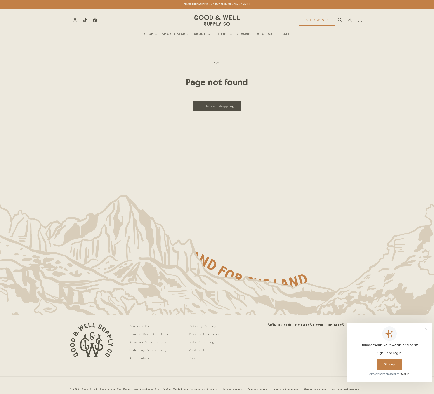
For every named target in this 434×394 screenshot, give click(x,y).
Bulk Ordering (201, 342)
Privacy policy (258, 388)
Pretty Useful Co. (176, 389)
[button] (150, 34)
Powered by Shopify (203, 389)
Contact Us (139, 326)
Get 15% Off (317, 20)
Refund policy (232, 388)
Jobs (193, 357)
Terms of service (286, 388)
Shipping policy (315, 388)
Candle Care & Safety (149, 334)
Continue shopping (217, 106)
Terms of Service (204, 334)
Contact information (346, 388)
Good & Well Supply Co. (99, 389)
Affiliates (139, 357)
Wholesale (197, 350)
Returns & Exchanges (148, 342)
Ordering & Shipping (148, 350)
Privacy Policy (202, 326)
